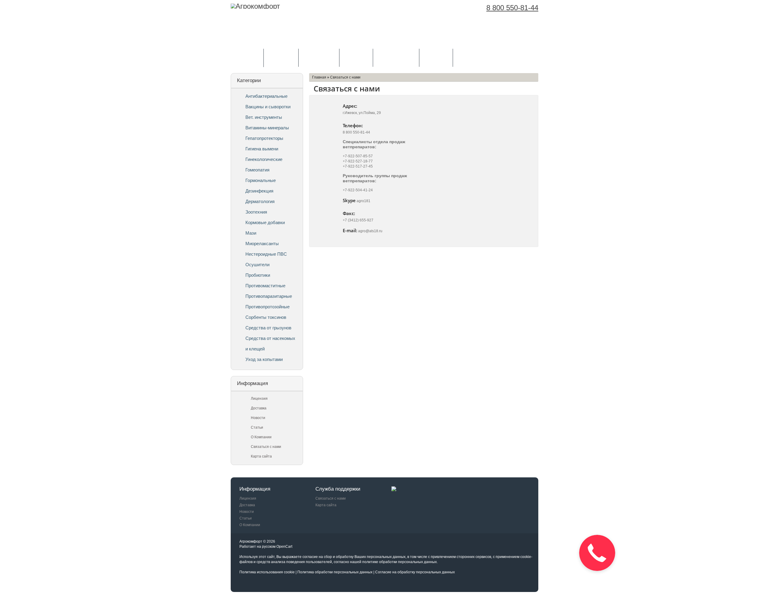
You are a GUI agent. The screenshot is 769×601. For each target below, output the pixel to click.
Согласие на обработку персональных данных (415, 572)
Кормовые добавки (265, 222)
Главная (319, 77)
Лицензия (281, 57)
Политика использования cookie (267, 572)
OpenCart (284, 546)
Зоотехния (256, 211)
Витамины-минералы (267, 127)
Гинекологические (263, 159)
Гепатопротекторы (264, 138)
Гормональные (260, 180)
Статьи (257, 427)
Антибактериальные (266, 96)
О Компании (319, 57)
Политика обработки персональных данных (334, 572)
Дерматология (260, 201)
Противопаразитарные (268, 296)
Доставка (356, 57)
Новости (258, 418)
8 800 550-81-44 (512, 8)
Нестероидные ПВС (266, 254)
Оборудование (396, 57)
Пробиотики (257, 275)
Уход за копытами (264, 359)
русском (268, 546)
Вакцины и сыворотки (267, 106)
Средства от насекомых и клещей (270, 343)
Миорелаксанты (262, 243)
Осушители (257, 264)
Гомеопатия (257, 169)
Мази (250, 233)
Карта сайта (261, 456)
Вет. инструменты (263, 117)
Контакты (436, 57)
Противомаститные (265, 285)
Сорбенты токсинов (265, 317)
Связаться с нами (266, 447)
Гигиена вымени (261, 148)
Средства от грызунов (268, 327)
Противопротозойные (267, 306)
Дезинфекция (259, 190)
